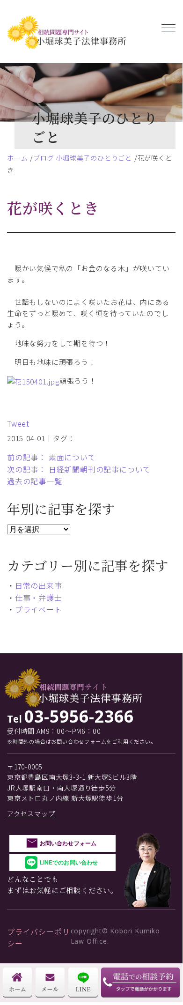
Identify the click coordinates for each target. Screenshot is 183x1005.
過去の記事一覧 (34, 481)
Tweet (18, 423)
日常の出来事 (38, 585)
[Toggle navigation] (168, 26)
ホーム (17, 158)
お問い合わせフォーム (68, 843)
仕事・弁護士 (38, 597)
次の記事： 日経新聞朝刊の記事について (79, 469)
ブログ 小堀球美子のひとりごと (82, 158)
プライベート (38, 609)
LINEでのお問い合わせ (69, 862)
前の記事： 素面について (51, 457)
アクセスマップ (31, 813)
